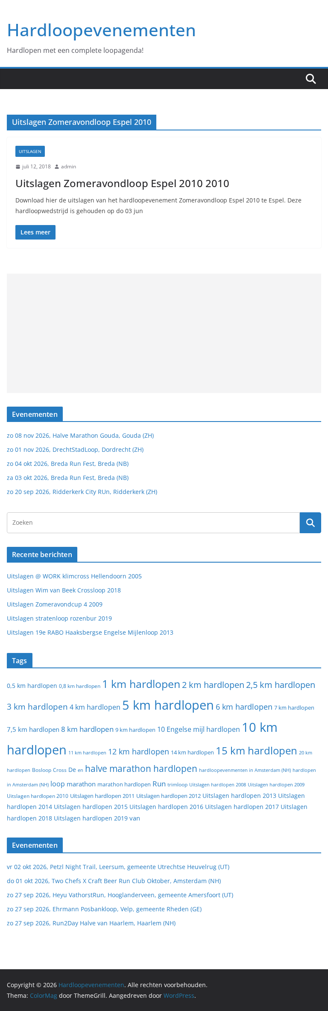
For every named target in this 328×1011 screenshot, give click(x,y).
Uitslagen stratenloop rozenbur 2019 (59, 618)
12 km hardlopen (138, 751)
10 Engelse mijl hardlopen (198, 729)
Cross (60, 770)
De (72, 769)
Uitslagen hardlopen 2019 (91, 818)
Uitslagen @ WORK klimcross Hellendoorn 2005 (74, 576)
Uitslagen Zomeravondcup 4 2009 (54, 604)
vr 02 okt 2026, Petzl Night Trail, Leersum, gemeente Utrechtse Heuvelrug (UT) (118, 867)
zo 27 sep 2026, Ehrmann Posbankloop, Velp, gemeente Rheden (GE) (104, 909)
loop (57, 784)
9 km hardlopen (135, 730)
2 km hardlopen (213, 684)
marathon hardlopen (124, 784)
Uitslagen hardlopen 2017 (242, 807)
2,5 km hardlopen (280, 684)
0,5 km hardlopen (32, 686)
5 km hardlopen (168, 704)
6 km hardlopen (244, 707)
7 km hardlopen (294, 707)
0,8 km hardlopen (79, 686)
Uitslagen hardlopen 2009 (276, 784)
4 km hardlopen (95, 707)
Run (159, 783)
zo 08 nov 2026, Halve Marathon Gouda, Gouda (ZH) (80, 435)
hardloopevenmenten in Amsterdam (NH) (245, 770)
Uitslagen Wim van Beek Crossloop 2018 (64, 590)
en (80, 770)
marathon (81, 784)
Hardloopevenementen (101, 29)
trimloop (177, 784)
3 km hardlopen (37, 706)
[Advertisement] (164, 333)
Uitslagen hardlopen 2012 (168, 796)
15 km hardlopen (256, 750)
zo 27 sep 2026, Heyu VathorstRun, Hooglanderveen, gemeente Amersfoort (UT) (120, 895)
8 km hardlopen (87, 729)
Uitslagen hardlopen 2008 (217, 784)
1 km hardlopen (141, 684)
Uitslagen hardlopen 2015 (91, 807)
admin (68, 166)
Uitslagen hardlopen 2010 (37, 796)
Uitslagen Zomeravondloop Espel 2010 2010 (122, 183)
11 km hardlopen (87, 752)
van (134, 818)
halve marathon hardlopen (141, 768)
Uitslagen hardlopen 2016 (166, 807)
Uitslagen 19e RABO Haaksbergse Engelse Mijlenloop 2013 (90, 632)
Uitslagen (30, 151)
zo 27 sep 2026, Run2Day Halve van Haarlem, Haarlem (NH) (91, 923)
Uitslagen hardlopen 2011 (102, 796)
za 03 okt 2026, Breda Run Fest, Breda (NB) (68, 478)
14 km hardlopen (192, 752)
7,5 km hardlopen (33, 729)
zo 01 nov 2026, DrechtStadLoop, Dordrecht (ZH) (75, 449)
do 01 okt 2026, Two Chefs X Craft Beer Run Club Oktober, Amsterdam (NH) (114, 881)
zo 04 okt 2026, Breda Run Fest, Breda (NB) (68, 463)
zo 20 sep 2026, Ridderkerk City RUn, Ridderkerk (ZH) (82, 492)
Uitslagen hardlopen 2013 (239, 795)
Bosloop (41, 770)
